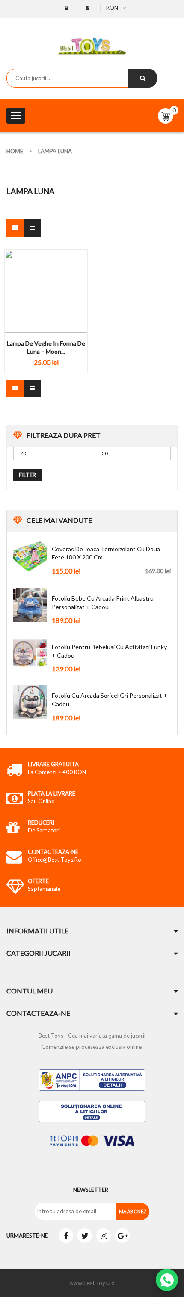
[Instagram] (103, 1235)
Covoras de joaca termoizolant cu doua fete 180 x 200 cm (106, 553)
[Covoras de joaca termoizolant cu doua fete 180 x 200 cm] (30, 555)
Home (14, 151)
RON (112, 7)
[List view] (32, 228)
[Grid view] (15, 228)
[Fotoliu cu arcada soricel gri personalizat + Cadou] (30, 702)
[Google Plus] (122, 1235)
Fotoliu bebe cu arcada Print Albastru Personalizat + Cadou (103, 603)
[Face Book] (66, 1235)
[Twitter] (84, 1235)
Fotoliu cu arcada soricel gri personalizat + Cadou (109, 700)
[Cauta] (142, 78)
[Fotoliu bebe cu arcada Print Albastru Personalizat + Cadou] (30, 605)
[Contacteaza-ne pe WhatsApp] (167, 1280)
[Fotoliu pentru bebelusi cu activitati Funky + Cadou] (30, 653)
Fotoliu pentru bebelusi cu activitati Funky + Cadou (109, 651)
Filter (27, 474)
